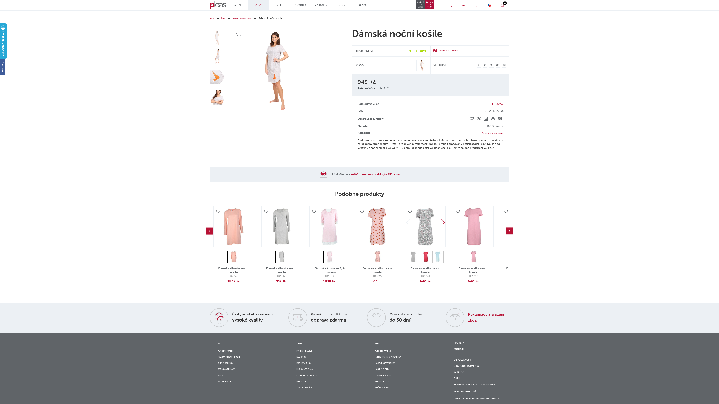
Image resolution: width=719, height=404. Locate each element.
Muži (242, 6)
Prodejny (461, 344)
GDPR (457, 387)
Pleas (213, 18)
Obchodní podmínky (469, 372)
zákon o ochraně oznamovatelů (467, 398)
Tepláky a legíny (385, 390)
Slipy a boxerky (228, 367)
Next (443, 223)
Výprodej (326, 6)
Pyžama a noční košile (247, 18)
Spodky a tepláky (229, 375)
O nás (367, 6)
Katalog (460, 380)
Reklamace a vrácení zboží (482, 318)
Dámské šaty (304, 390)
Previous (209, 231)
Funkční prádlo (228, 352)
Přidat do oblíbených (219, 213)
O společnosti (465, 364)
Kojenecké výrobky (388, 367)
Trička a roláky (228, 390)
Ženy (263, 6)
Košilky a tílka (305, 367)
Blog (346, 6)
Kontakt (460, 352)
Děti (283, 6)
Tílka (221, 382)
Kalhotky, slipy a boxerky (392, 359)
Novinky (305, 6)
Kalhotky (302, 359)
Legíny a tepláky (307, 375)
